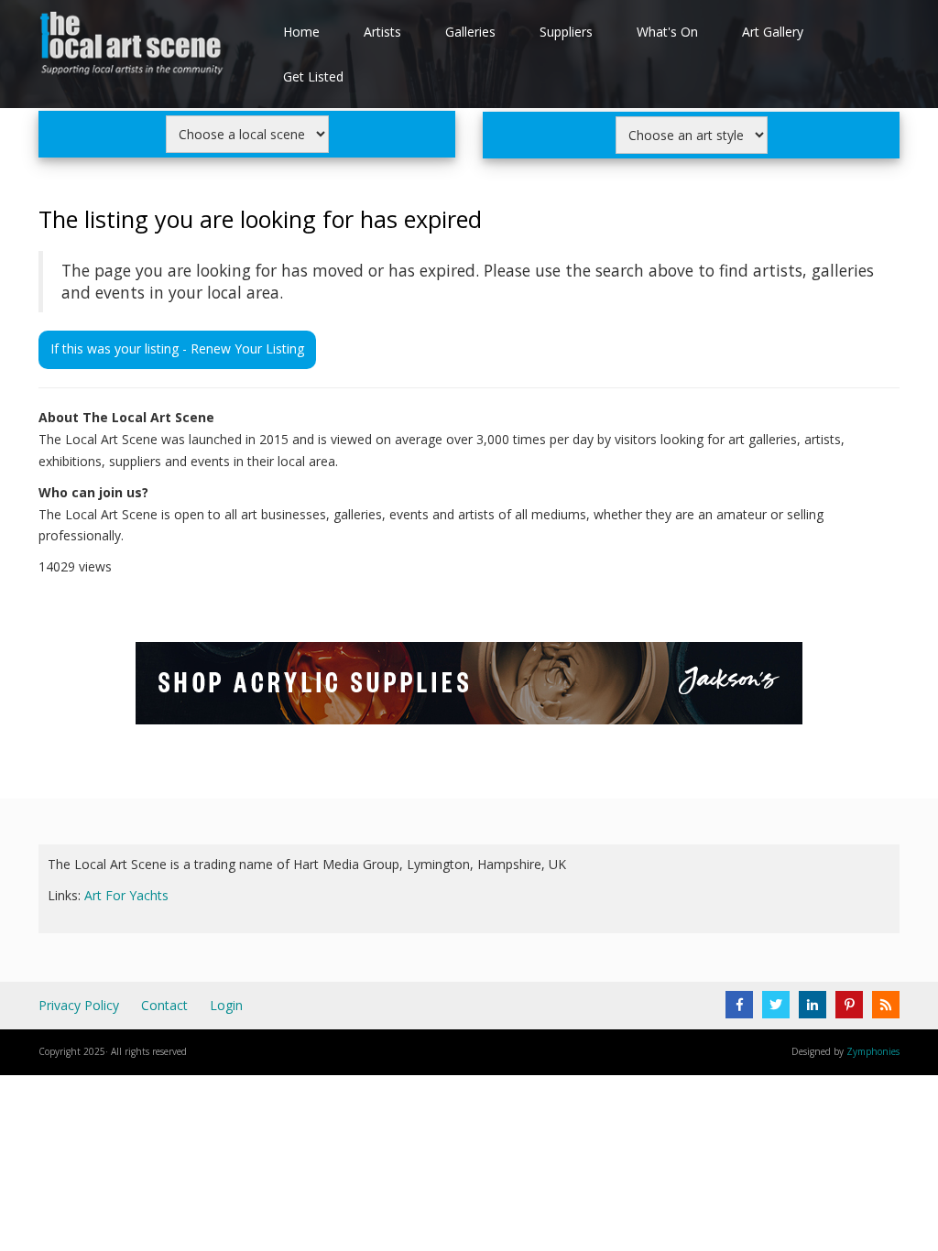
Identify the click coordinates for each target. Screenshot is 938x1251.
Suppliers (566, 31)
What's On (667, 31)
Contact (164, 1005)
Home (301, 31)
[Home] (133, 47)
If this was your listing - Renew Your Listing (177, 348)
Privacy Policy (78, 1005)
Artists (382, 31)
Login (226, 1005)
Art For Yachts (126, 895)
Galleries (470, 31)
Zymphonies (873, 1051)
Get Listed (313, 76)
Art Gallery (772, 31)
